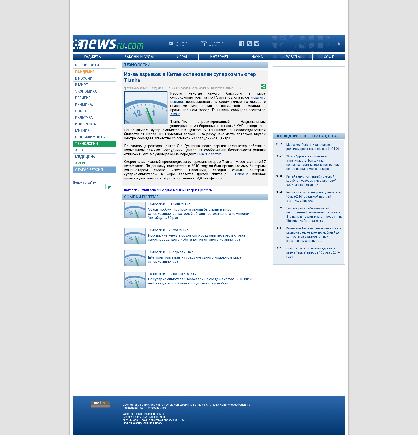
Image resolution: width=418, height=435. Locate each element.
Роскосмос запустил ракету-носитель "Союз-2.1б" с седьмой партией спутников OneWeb (313, 196)
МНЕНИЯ (82, 131)
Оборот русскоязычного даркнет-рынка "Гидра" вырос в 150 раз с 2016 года (313, 252)
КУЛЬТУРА (84, 117)
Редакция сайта (154, 413)
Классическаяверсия (217, 43)
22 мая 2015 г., (179, 230)
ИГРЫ (182, 57)
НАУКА (257, 57)
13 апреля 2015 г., (181, 252)
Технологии (137, 65)
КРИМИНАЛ (84, 104)
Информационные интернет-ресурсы (185, 190)
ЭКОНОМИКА (86, 91)
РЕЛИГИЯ (83, 98)
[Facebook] (241, 43)
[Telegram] (256, 43)
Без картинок (157, 416)
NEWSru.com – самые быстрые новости (147, 419)
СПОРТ (81, 111)
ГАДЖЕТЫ (93, 57)
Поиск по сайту (84, 182)
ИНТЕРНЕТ (219, 57)
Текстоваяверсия (181, 43)
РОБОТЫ (293, 57)
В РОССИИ (83, 78)
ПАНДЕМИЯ (85, 72)
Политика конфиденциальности (142, 423)
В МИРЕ (81, 85)
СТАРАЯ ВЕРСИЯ (89, 170)
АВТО (79, 150)
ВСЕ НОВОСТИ (87, 65)
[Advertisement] (209, 16)
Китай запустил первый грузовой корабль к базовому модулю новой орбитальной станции (311, 180)
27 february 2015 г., (182, 274)
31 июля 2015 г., (180, 204)
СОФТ (329, 57)
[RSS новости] (249, 43)
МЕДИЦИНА (85, 157)
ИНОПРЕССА (85, 124)
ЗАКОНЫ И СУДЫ (139, 57)
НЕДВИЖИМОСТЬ (90, 137)
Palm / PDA (140, 416)
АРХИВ (80, 163)
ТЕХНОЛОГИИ (86, 144)
